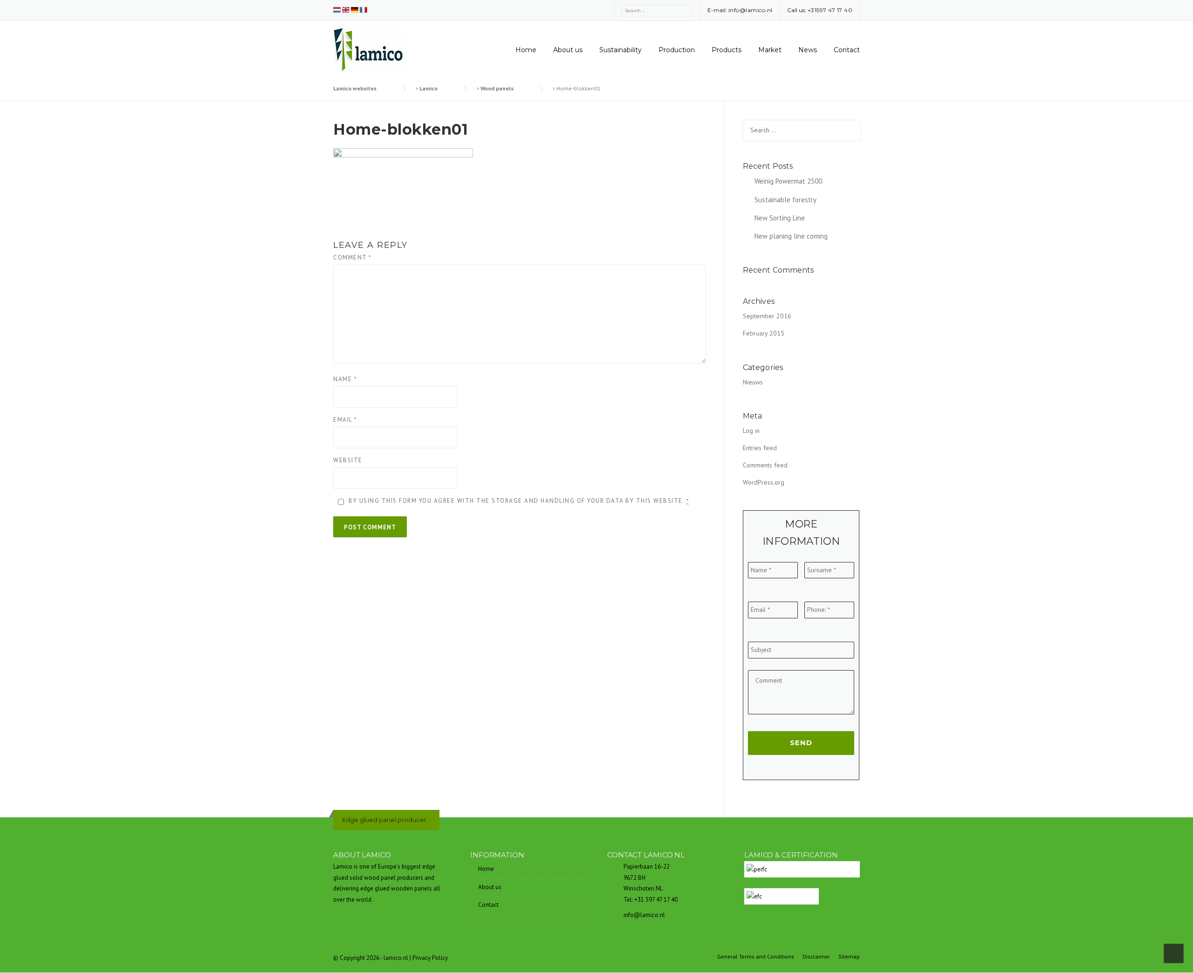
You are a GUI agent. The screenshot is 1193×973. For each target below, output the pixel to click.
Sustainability (620, 50)
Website (348, 460)
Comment (352, 257)
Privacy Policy (430, 958)
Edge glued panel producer (384, 819)
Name (345, 379)
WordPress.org (763, 482)
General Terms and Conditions (755, 956)
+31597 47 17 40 (830, 10)
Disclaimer (816, 956)
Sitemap (849, 956)
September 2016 (767, 316)
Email (345, 420)
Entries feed (760, 448)
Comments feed (765, 465)
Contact (847, 50)
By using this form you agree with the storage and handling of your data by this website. (519, 501)
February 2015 (763, 333)
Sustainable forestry (785, 199)
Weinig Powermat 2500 (788, 181)
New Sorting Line (779, 217)
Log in (751, 430)
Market (770, 50)
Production (676, 50)
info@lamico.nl (750, 10)
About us (568, 50)
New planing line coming (791, 236)
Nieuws (753, 382)
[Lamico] (369, 49)
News (807, 50)
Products (726, 50)
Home (525, 50)
